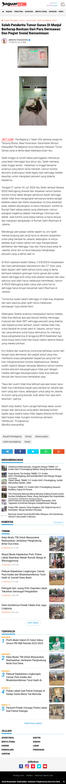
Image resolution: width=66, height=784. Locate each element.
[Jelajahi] (62, 4)
